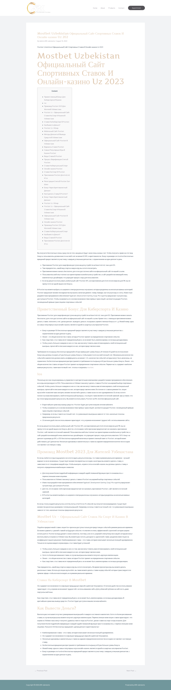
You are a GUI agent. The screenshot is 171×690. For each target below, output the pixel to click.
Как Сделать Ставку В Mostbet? (56, 194)
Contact (121, 8)
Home (95, 8)
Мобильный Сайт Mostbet (54, 131)
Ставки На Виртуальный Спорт (56, 166)
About (103, 8)
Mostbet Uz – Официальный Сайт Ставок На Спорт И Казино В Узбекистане (57, 115)
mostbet (90, 367)
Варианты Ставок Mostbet (54, 147)
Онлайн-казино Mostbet (53, 169)
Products (111, 8)
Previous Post (41, 670)
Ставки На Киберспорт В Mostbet (56, 122)
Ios (45, 103)
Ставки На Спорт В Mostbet (54, 172)
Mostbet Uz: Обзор (51, 128)
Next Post (131, 670)
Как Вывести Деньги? (52, 125)
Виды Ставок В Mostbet (53, 156)
